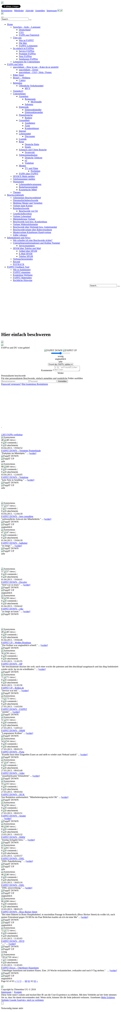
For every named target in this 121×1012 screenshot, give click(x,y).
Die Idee (23, 43)
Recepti (16, 261)
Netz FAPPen (25, 56)
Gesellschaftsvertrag (22, 213)
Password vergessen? (11, 384)
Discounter (30, 136)
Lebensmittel (25, 133)
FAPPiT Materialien (22, 277)
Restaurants (30, 99)
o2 (26, 160)
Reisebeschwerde (21, 208)
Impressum (52, 10)
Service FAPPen (26, 51)
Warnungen (18, 181)
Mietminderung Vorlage (24, 219)
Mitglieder (19, 10)
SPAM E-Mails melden (24, 176)
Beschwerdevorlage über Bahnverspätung (32, 229)
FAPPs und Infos (15, 64)
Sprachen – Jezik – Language (26, 27)
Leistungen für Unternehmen (26, 61)
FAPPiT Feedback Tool (18, 267)
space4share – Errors (28, 69)
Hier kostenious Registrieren (35, 384)
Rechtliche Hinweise (22, 280)
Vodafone (29, 163)
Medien (22, 165)
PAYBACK (18, 264)
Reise (21, 141)
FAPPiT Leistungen (28, 45)
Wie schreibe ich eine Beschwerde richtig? (32, 240)
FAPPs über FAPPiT (28, 173)
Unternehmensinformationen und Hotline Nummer (36, 243)
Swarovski (30, 152)
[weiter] (32, 453)
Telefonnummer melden (24, 179)
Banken (28, 117)
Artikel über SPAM (28, 251)
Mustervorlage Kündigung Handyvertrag (32, 232)
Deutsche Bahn (32, 144)
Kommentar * (47, 370)
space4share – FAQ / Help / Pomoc (35, 72)
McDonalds (36, 101)
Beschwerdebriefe (15, 195)
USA (21, 32)
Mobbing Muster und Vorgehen (27, 203)
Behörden (17, 83)
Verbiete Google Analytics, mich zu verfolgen (22, 1000)
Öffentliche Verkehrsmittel (31, 85)
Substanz (29, 104)
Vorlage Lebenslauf (22, 216)
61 (29, 981)
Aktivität (29, 10)
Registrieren (6, 10)
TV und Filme (31, 168)
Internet (22, 131)
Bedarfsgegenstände (28, 187)
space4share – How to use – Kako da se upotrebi (35, 67)
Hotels (28, 147)
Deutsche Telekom (33, 157)
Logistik (23, 139)
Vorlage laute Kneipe (23, 205)
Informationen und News (18, 237)
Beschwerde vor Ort (28, 211)
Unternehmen (19, 93)
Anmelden (40, 10)
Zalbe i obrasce (20, 235)
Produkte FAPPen (27, 53)
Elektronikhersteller (34, 112)
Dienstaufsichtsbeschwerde (25, 200)
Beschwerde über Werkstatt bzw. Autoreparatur (35, 227)
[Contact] (58, 10)
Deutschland (25, 29)
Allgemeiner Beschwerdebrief (27, 197)
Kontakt (18, 992)
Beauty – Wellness (21, 77)
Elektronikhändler (33, 109)
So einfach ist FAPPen (23, 48)
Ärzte (27, 125)
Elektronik (24, 107)
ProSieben (35, 171)
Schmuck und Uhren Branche (33, 149)
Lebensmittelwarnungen (30, 184)
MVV (27, 88)
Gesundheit (24, 120)
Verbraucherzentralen (23, 259)
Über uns (17, 37)
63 (35, 981)
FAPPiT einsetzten (21, 272)
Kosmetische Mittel (28, 189)
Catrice (22, 80)
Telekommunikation (28, 155)
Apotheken (30, 123)
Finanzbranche (26, 115)
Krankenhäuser (32, 128)
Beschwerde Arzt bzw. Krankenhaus (30, 221)
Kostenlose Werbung (22, 275)
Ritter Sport (18, 75)
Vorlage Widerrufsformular (25, 224)
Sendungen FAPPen (28, 59)
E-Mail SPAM (25, 253)
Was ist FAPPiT (26, 40)
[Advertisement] (60, 308)
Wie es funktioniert (22, 269)
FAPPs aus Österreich (29, 35)
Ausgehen (23, 96)
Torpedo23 (18, 91)
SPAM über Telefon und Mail (27, 248)
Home (10, 24)
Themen (17, 192)
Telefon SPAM (26, 256)
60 (26, 981)
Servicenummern (27, 245)
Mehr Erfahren (108, 997)
